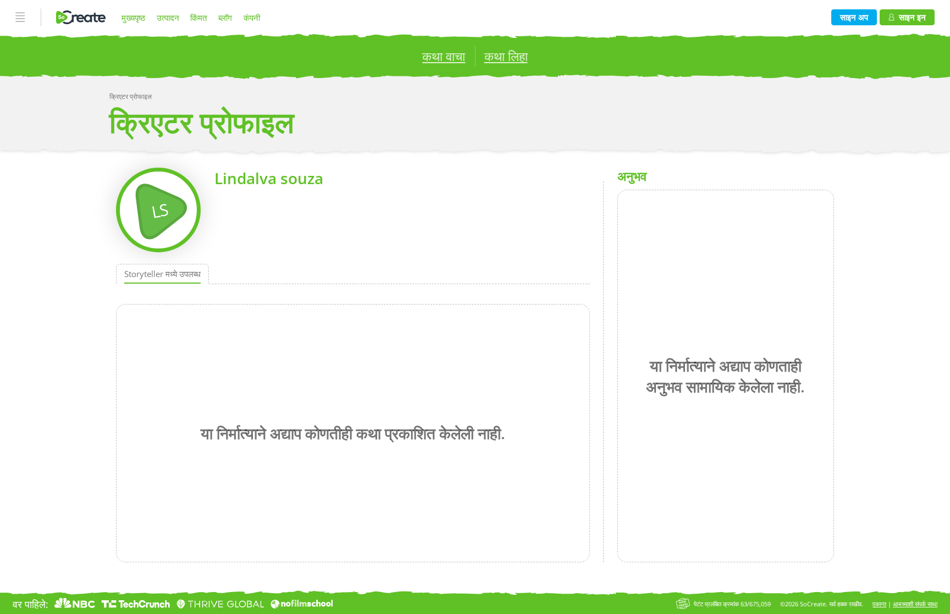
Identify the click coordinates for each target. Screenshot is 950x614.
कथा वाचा (443, 56)
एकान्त (879, 604)
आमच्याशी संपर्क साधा (915, 604)
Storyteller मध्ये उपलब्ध (162, 274)
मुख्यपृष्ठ (133, 17)
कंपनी (252, 17)
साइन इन (912, 17)
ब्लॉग (225, 17)
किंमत (198, 17)
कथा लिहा (506, 56)
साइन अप (854, 17)
